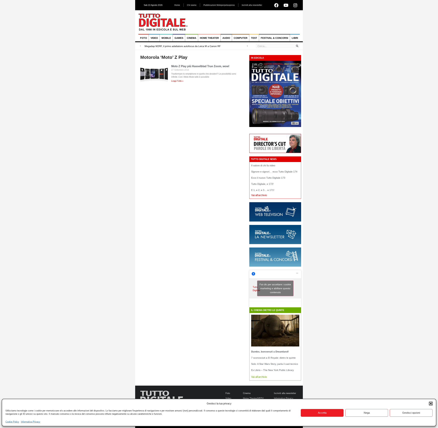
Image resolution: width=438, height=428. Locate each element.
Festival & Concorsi (274, 38)
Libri (295, 38)
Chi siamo (191, 5)
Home (177, 5)
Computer (240, 38)
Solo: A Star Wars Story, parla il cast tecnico (274, 364)
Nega (367, 412)
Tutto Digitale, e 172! (262, 184)
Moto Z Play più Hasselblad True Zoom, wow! (200, 66)
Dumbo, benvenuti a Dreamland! (270, 351)
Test (254, 38)
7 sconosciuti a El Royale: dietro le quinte (273, 357)
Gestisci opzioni (411, 412)
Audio (226, 38)
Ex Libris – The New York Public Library (272, 370)
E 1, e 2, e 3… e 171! (262, 190)
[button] (431, 403)
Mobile (166, 38)
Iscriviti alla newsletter (252, 5)
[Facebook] (276, 5)
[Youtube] (286, 5)
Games (179, 38)
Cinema (191, 38)
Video (154, 38)
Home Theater (209, 38)
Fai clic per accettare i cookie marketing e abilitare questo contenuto (275, 288)
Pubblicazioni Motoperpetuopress (219, 5)
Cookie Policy (12, 421)
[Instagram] (295, 5)
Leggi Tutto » (177, 81)
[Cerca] (297, 46)
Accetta (322, 412)
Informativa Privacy (30, 421)
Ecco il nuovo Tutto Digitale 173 (268, 177)
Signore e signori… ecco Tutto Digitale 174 (274, 171)
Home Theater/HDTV (253, 398)
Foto (143, 38)
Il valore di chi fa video (263, 165)
